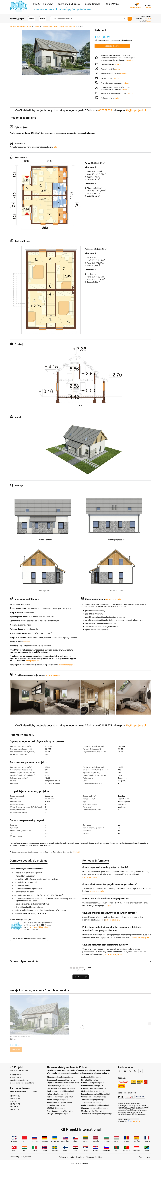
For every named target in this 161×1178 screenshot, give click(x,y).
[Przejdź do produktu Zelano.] (39, 1015)
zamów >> (117, 64)
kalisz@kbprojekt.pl (60, 1094)
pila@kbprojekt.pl (92, 1080)
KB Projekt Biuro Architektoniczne (20, 26)
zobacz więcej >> (53, 675)
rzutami (42, 18)
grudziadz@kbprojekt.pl (64, 1091)
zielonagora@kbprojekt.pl (102, 1114)
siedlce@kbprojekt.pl (95, 1091)
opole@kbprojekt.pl (93, 1077)
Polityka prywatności (66, 1157)
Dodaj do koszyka (112, 46)
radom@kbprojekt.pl (95, 1086)
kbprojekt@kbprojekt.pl (39, 927)
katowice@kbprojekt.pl (64, 1097)
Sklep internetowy (79, 1163)
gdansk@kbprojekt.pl (61, 1086)
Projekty (36, 26)
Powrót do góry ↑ (145, 1157)
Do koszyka (16, 1049)
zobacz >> (118, 69)
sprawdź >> (129, 60)
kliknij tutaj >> (77, 852)
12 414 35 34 (15, 1099)
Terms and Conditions (94, 1157)
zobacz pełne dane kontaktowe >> (23, 1083)
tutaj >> (57, 147)
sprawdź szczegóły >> (114, 599)
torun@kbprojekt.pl (93, 1102)
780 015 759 (14, 1109)
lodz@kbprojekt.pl (58, 1108)
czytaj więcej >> (32, 661)
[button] (44, 4)
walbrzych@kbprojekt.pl (99, 1105)
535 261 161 (14, 1107)
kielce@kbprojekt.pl (60, 1100)
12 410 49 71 (15, 1101)
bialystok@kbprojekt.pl (64, 1077)
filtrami (31, 18)
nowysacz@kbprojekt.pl (65, 1111)
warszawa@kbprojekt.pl (99, 1108)
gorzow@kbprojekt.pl (66, 1088)
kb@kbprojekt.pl (136, 110)
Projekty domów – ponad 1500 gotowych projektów (58, 26)
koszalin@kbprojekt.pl (63, 1102)
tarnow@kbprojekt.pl (95, 1100)
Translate (136, 1121)
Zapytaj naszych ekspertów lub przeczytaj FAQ (29, 938)
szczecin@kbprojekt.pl (98, 1097)
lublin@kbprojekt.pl (59, 1105)
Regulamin (80, 1157)
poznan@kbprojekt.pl (96, 1083)
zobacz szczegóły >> (67, 665)
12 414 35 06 (15, 1096)
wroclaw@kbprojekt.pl (97, 1111)
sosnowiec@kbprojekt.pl (100, 1094)
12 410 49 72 (15, 1104)
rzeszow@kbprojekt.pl (97, 1088)
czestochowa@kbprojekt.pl (68, 1083)
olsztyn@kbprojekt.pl (62, 1114)
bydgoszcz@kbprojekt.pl (65, 1080)
